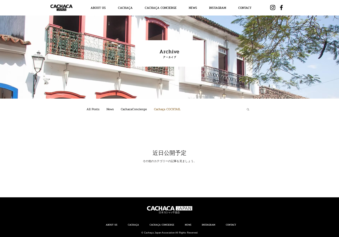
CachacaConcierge (134, 109)
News (110, 109)
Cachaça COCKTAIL (167, 109)
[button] (248, 109)
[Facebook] (281, 7)
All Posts (93, 109)
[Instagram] (272, 7)
